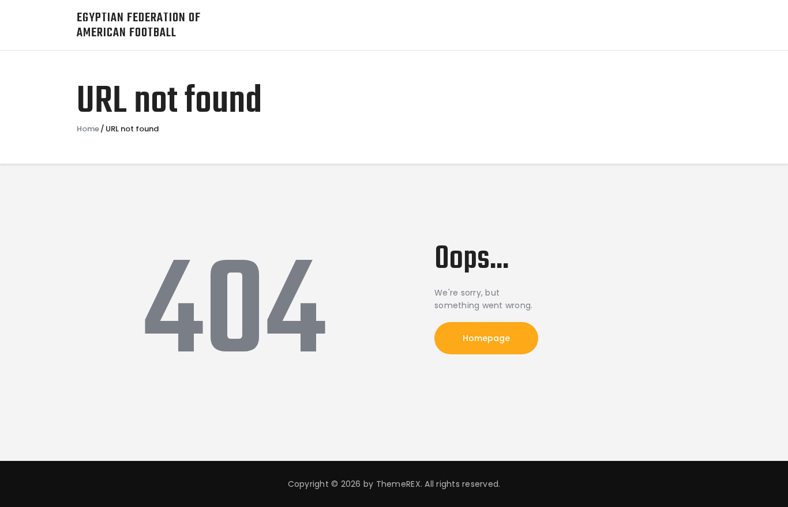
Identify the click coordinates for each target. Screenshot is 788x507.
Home (88, 129)
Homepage (486, 338)
